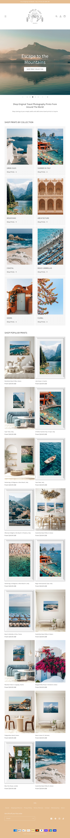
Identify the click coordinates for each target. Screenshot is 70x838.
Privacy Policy (28, 808)
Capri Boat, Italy (39, 482)
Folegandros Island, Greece (12, 735)
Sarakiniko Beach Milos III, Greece (44, 786)
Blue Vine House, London (11, 786)
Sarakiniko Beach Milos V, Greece (44, 634)
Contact (47, 808)
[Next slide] (43, 97)
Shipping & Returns (16, 808)
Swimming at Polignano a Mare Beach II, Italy (17, 583)
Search (7, 808)
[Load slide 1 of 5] (27, 97)
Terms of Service (38, 808)
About (63, 808)
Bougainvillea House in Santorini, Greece (46, 684)
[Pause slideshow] (47, 97)
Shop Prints (10, 172)
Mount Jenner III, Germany (42, 735)
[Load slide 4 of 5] (35, 97)
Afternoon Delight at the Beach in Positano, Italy (18, 533)
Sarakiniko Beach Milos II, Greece (44, 533)
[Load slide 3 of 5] (32, 97)
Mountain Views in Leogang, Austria (14, 684)
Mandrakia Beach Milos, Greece (13, 381)
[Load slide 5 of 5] (38, 97)
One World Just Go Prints (32, 833)
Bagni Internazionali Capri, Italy (43, 583)
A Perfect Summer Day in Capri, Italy (45, 431)
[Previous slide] (23, 97)
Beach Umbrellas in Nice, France (13, 634)
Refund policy (55, 808)
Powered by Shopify (42, 833)
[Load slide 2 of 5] (30, 97)
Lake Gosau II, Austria (41, 381)
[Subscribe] (33, 818)
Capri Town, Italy (9, 431)
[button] (5, 16)
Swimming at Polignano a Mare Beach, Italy (16, 482)
